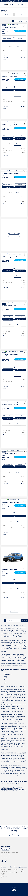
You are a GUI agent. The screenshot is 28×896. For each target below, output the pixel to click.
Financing (17, 867)
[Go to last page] (26, 21)
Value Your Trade (20, 30)
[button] (8, 41)
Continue (14, 834)
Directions (22, 871)
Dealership (23, 867)
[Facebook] (2, 861)
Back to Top (24, 620)
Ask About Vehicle (20, 89)
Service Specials (11, 872)
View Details (20, 38)
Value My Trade (17, 872)
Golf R (5, 676)
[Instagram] (5, 861)
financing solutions (20, 654)
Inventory (4, 867)
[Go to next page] (24, 21)
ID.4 (5, 679)
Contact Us (6, 849)
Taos (5, 682)
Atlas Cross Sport (8, 674)
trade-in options (5, 655)
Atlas (5, 673)
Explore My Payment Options (7, 38)
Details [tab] (10, 46)
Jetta (5, 680)
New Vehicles (3, 869)
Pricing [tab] (17, 46)
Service (10, 867)
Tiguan (5, 684)
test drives (23, 773)
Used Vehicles (4, 871)
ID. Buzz (5, 677)
